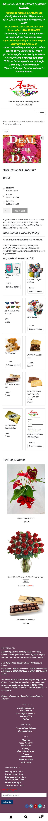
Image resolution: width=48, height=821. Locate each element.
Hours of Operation (25, 751)
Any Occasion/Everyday (34, 121)
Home (7, 121)
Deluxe (9, 194)
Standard (10, 188)
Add (8, 322)
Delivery (25, 748)
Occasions (18, 121)
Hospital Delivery (26, 731)
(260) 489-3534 (26, 716)
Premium (10, 201)
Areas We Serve (26, 743)
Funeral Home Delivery (26, 728)
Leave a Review (26, 759)
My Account (26, 762)
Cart (38, 815)
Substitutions (26, 756)
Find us (26, 719)
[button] (42, 138)
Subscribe (7, 802)
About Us (26, 740)
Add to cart (20, 211)
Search (26, 817)
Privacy (26, 754)
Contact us (26, 745)
